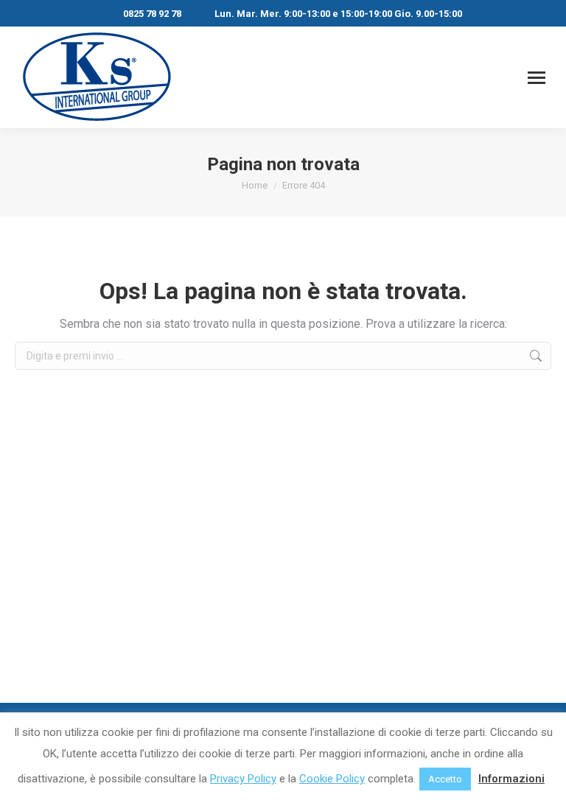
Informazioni (511, 778)
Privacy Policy (243, 778)
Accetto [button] (445, 779)
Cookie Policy (332, 778)
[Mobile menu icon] (536, 77)
